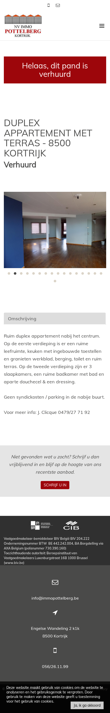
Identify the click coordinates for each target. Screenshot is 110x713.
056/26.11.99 (55, 666)
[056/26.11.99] (49, 5)
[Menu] (101, 25)
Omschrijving (22, 319)
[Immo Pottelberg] (23, 25)
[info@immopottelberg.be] (57, 5)
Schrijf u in (55, 485)
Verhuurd (20, 165)
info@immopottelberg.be (55, 598)
